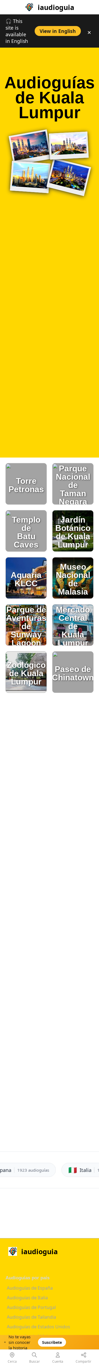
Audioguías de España (30, 1288)
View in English (58, 31)
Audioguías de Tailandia (31, 1317)
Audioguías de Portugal (31, 1307)
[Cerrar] (79, 1343)
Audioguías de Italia (27, 1298)
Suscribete (52, 1342)
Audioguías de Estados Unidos (38, 1327)
